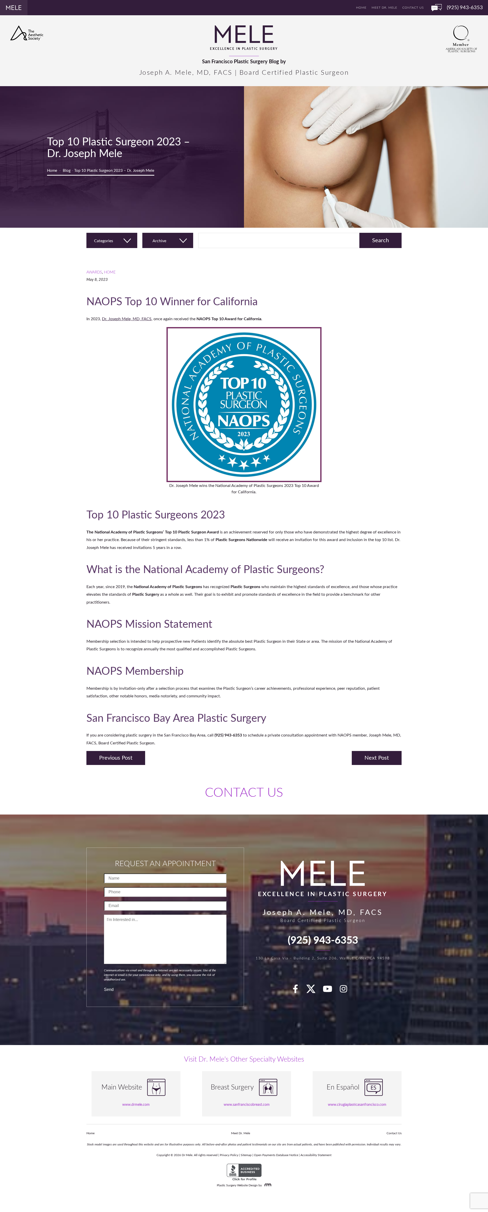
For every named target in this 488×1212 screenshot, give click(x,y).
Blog (67, 171)
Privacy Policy (229, 1155)
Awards (94, 272)
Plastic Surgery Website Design (237, 1185)
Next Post (376, 758)
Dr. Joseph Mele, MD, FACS (126, 319)
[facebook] (298, 991)
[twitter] (313, 991)
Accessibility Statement (315, 1155)
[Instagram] (346, 991)
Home (361, 7)
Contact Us (413, 7)
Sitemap (246, 1155)
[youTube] (330, 991)
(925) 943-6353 (323, 940)
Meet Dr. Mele (384, 7)
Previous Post (115, 758)
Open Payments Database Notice (276, 1155)
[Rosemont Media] (267, 1185)
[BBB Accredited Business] (244, 1172)
